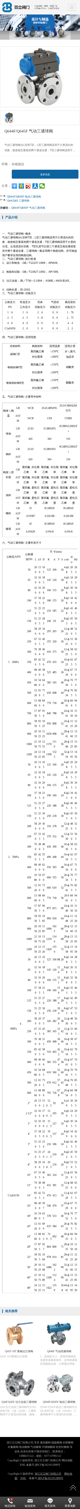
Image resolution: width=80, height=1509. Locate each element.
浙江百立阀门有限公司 (48, 1473)
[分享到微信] (42, 186)
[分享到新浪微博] (28, 186)
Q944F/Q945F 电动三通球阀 (24, 196)
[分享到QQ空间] (21, 186)
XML (23, 1478)
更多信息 (45, 174)
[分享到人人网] (35, 186)
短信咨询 (30, 1505)
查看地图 (70, 1505)
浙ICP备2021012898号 (50, 1478)
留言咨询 (50, 1505)
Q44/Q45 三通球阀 (18, 200)
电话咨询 (10, 1505)
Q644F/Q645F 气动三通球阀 (28, 207)
